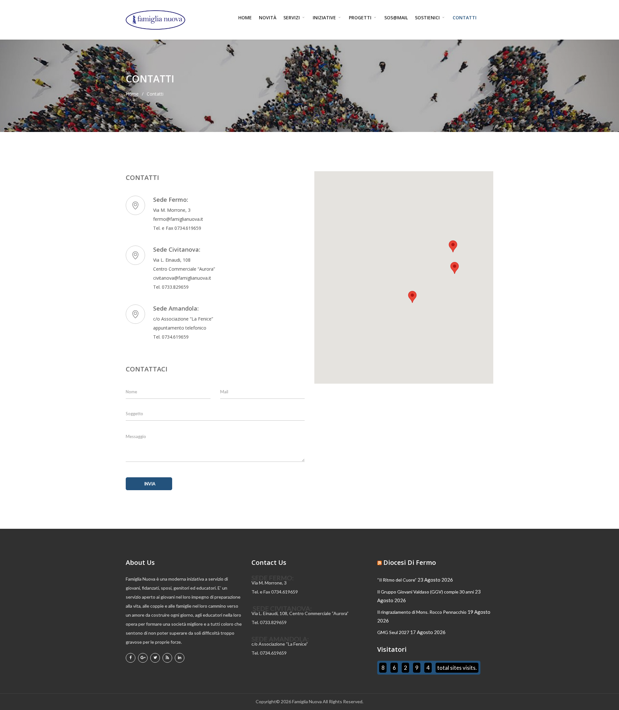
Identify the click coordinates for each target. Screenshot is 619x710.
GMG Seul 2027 (393, 632)
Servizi (292, 17)
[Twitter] (155, 658)
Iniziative (325, 17)
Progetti (361, 17)
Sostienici (428, 17)
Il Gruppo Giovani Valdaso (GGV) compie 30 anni (425, 591)
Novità (267, 17)
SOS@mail (396, 17)
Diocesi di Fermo (409, 562)
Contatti (465, 17)
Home (245, 17)
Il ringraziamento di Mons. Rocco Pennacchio (422, 612)
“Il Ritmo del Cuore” (397, 580)
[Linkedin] (179, 658)
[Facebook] (130, 658)
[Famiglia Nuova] (155, 20)
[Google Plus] (143, 658)
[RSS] (167, 658)
